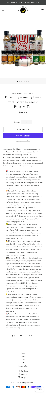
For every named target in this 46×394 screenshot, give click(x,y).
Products (23, 356)
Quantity (17, 122)
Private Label (23, 366)
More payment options (23, 141)
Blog (23, 359)
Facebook (24, 371)
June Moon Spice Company (25, 382)
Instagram (24, 377)
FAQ (23, 363)
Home (23, 353)
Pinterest (24, 374)
